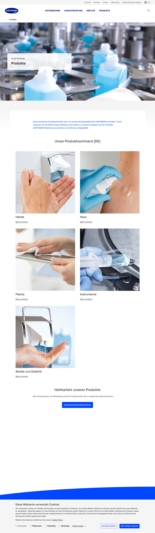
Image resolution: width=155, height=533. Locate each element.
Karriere (97, 2)
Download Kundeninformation (77, 405)
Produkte (104, 11)
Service (91, 11)
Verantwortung (73, 11)
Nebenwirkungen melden (131, 2)
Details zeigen (77, 526)
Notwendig (22, 526)
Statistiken (51, 526)
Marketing (65, 526)
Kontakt (88, 2)
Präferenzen (37, 526)
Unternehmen (52, 11)
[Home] (11, 10)
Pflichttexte (115, 2)
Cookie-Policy (57, 520)
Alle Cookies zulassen (129, 526)
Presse (105, 2)
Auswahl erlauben (109, 526)
